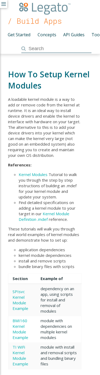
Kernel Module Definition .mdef (44, 216)
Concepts (47, 35)
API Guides (74, 35)
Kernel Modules (33, 174)
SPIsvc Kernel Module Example (20, 300)
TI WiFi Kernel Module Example (20, 355)
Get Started (19, 35)
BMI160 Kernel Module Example (20, 329)
